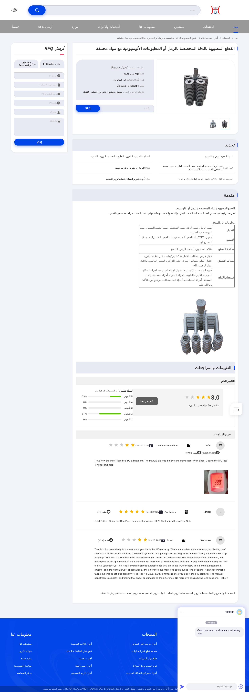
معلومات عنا (147, 26)
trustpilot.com (209, 452)
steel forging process (112, 593)
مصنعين (179, 26)
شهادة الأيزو (26, 651)
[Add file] (240, 686)
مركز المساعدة (24, 673)
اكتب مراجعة (146, 401)
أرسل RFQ (45, 26)
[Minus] (182, 612)
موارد (75, 26)
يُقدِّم (39, 142)
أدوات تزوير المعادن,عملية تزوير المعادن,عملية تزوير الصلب (196, 593)
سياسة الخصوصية (23, 665)
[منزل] (224, 10)
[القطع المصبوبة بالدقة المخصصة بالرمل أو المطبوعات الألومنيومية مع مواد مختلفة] (196, 87)
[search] (37, 10)
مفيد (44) (102, 512)
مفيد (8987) (191, 452)
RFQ (87, 108)
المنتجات (208, 26)
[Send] (182, 686)
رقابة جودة (26, 658)
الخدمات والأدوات (109, 26)
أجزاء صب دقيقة (209, 38)
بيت (235, 26)
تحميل (15, 26)
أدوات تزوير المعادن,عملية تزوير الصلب (145, 593)
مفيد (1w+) (103, 540)
